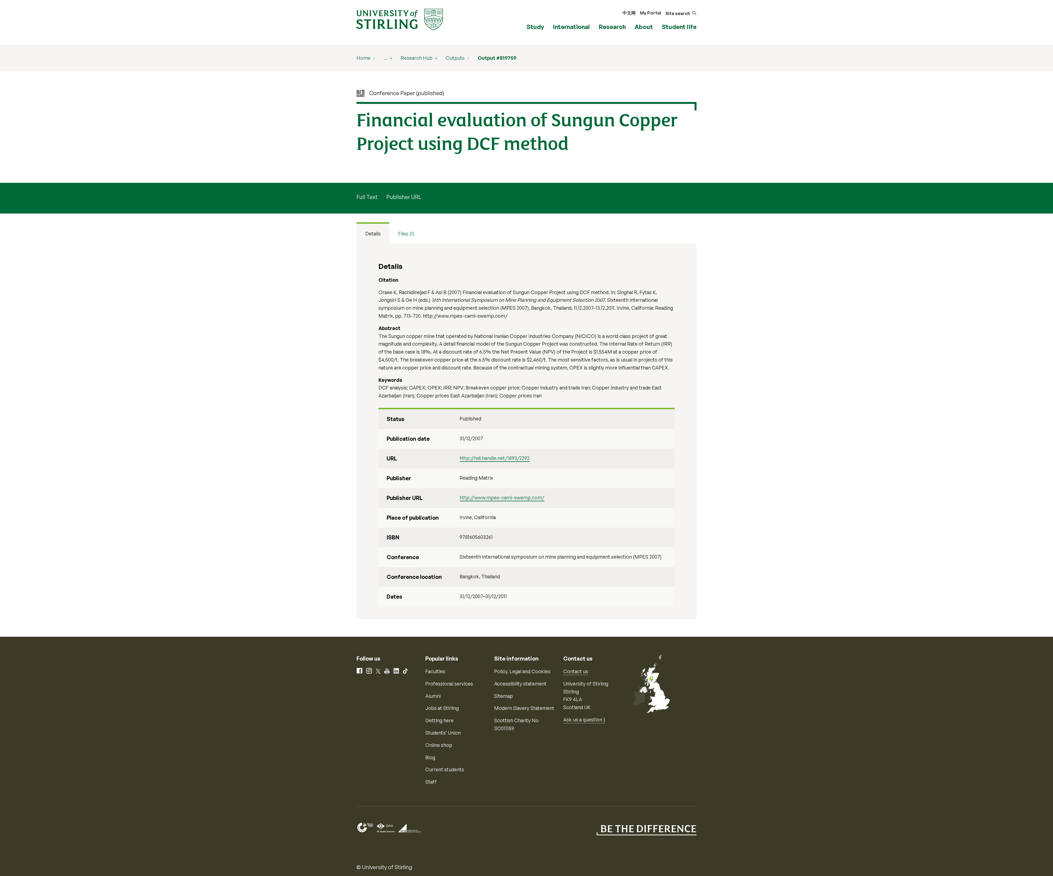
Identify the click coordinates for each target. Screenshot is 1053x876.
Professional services (449, 684)
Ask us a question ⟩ (584, 719)
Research (612, 26)
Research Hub (416, 58)
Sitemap (503, 696)
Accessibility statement (520, 684)
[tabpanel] (526, 431)
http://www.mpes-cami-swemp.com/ (502, 497)
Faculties (435, 671)
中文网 (629, 13)
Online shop (438, 745)
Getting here (439, 720)
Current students (444, 769)
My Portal (650, 13)
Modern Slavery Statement (524, 708)
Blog (430, 757)
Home (363, 58)
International (571, 26)
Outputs (455, 58)
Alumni (433, 696)
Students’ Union (443, 733)
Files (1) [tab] (406, 234)
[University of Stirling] (399, 19)
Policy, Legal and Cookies (522, 671)
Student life (679, 26)
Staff (431, 782)
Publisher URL (403, 197)
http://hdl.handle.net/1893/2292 (495, 458)
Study (535, 26)
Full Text (367, 197)
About (644, 26)
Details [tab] (373, 234)
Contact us (575, 671)
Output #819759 (497, 58)
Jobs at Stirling (442, 708)
